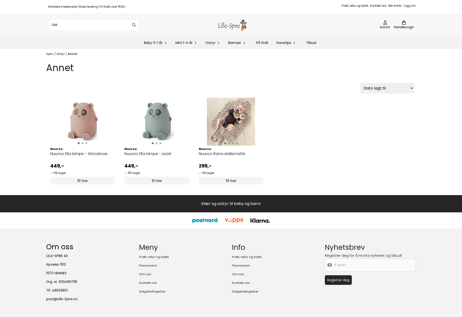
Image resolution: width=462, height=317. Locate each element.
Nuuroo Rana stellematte (222, 153)
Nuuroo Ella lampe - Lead (147, 153)
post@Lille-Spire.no (61, 299)
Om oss (145, 274)
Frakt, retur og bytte (355, 6)
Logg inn (410, 6)
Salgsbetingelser (152, 291)
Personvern (148, 265)
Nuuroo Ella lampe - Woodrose (79, 153)
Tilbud (311, 42)
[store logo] (232, 25)
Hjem (50, 54)
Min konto (395, 6)
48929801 (60, 290)
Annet (72, 54)
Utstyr (61, 54)
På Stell (262, 42)
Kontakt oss (378, 6)
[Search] (134, 25)
